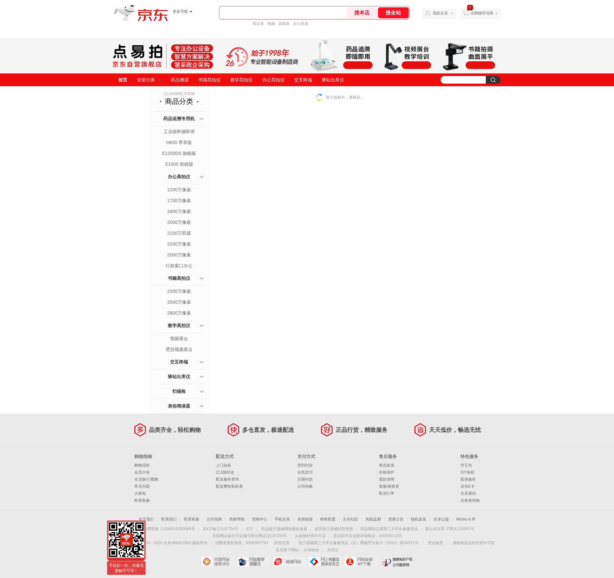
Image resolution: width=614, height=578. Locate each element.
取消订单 (386, 493)
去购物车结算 (481, 13)
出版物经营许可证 (310, 536)
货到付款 (305, 465)
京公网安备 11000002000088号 (167, 529)
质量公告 (396, 519)
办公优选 (300, 23)
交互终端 (303, 79)
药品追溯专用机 (179, 118)
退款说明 (386, 479)
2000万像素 (179, 222)
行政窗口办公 (179, 265)
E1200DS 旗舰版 (179, 153)
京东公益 (441, 519)
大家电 (140, 493)
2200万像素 (179, 244)
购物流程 (142, 465)
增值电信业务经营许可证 (474, 543)
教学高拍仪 (241, 79)
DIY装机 (467, 472)
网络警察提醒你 (253, 562)
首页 (122, 79)
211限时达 (225, 472)
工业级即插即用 (179, 131)
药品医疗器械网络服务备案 (284, 529)
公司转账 (305, 486)
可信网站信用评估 (217, 562)
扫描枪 (179, 391)
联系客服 (142, 500)
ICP (250, 529)
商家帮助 (237, 519)
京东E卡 (467, 486)
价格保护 (386, 472)
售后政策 (386, 465)
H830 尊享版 (179, 142)
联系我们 (169, 519)
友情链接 (305, 519)
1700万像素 (179, 200)
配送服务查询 (227, 479)
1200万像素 (179, 189)
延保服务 (468, 479)
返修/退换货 (389, 486)
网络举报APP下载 (360, 562)
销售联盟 (327, 519)
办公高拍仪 (273, 79)
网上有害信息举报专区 (325, 562)
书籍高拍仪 (209, 79)
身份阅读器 (179, 405)
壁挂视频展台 (179, 349)
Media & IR (466, 519)
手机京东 (282, 519)
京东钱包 (311, 550)
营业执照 (435, 543)
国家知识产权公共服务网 (396, 562)
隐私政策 (418, 519)
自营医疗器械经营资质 (334, 529)
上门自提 (223, 465)
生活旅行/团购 (146, 479)
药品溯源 (180, 79)
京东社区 (350, 519)
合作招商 (214, 519)
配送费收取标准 (229, 486)
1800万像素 (179, 211)
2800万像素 (179, 313)
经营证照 (281, 543)
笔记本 (258, 23)
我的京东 (440, 13)
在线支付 (305, 472)
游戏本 (284, 23)
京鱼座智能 (470, 500)
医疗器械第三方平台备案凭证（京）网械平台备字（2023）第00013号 (359, 543)
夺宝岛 (466, 465)
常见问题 (142, 486)
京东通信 (468, 493)
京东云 (333, 550)
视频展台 (179, 338)
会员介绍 (142, 472)
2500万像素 (179, 254)
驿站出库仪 (333, 79)
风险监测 (373, 519)
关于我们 (146, 519)
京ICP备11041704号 (220, 529)
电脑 (271, 23)
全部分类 (146, 79)
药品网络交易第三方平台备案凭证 (389, 529)
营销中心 (259, 519)
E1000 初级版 (179, 164)
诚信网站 (289, 562)
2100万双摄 (179, 233)
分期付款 (305, 479)
